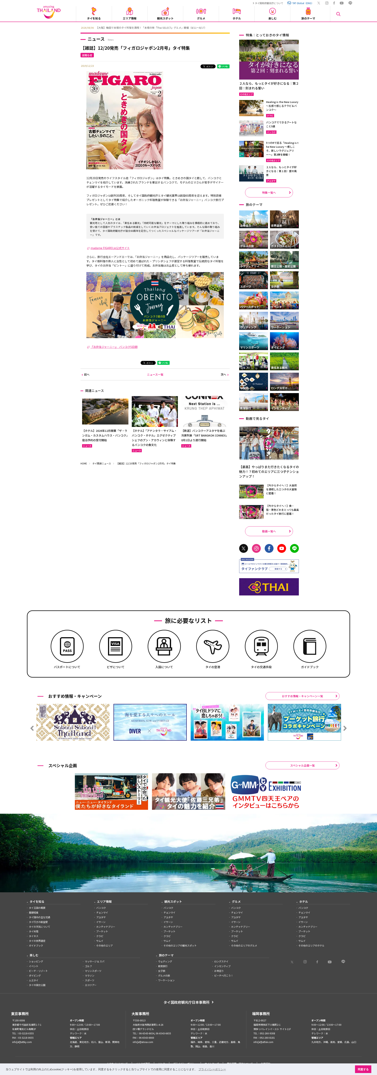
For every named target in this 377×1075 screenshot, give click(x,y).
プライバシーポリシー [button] (212, 1069)
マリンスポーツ (93, 971)
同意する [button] (363, 1069)
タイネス (33, 936)
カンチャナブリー (105, 926)
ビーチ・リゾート (38, 971)
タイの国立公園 (37, 985)
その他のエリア (104, 945)
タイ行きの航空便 (38, 922)
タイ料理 (33, 931)
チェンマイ (102, 912)
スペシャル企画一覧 (302, 765)
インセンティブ (222, 966)
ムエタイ (33, 980)
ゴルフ (88, 966)
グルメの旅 (164, 975)
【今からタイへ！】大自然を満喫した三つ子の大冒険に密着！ (281, 489)
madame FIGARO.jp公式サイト (110, 248)
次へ (223, 374)
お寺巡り (219, 971)
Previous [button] (78, 27)
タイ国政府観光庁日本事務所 (187, 1002)
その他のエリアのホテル (311, 945)
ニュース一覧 (155, 374)
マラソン (89, 975)
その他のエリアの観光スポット (180, 945)
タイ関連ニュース (101, 463)
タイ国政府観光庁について (269, 3)
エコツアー (90, 985)
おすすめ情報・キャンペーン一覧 (302, 696)
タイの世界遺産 (37, 941)
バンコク (101, 908)
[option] (188, 27)
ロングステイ (221, 961)
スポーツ (89, 980)
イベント (33, 966)
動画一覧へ (269, 531)
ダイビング (35, 975)
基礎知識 (33, 912)
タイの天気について (39, 926)
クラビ (99, 936)
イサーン (100, 922)
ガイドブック (36, 945)
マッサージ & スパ (94, 961)
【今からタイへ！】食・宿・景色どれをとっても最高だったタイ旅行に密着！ (282, 509)
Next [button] (299, 27)
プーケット (102, 931)
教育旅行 (162, 966)
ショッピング (36, 961)
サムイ (99, 941)
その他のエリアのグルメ (244, 945)
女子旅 (161, 971)
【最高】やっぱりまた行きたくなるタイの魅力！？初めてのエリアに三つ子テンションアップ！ (269, 471)
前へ (87, 374)
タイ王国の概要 (37, 908)
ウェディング (165, 961)
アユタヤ (101, 917)
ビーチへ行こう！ (223, 975)
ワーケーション (166, 980)
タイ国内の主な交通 (39, 917)
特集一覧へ (269, 192)
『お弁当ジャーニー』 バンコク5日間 (114, 347)
